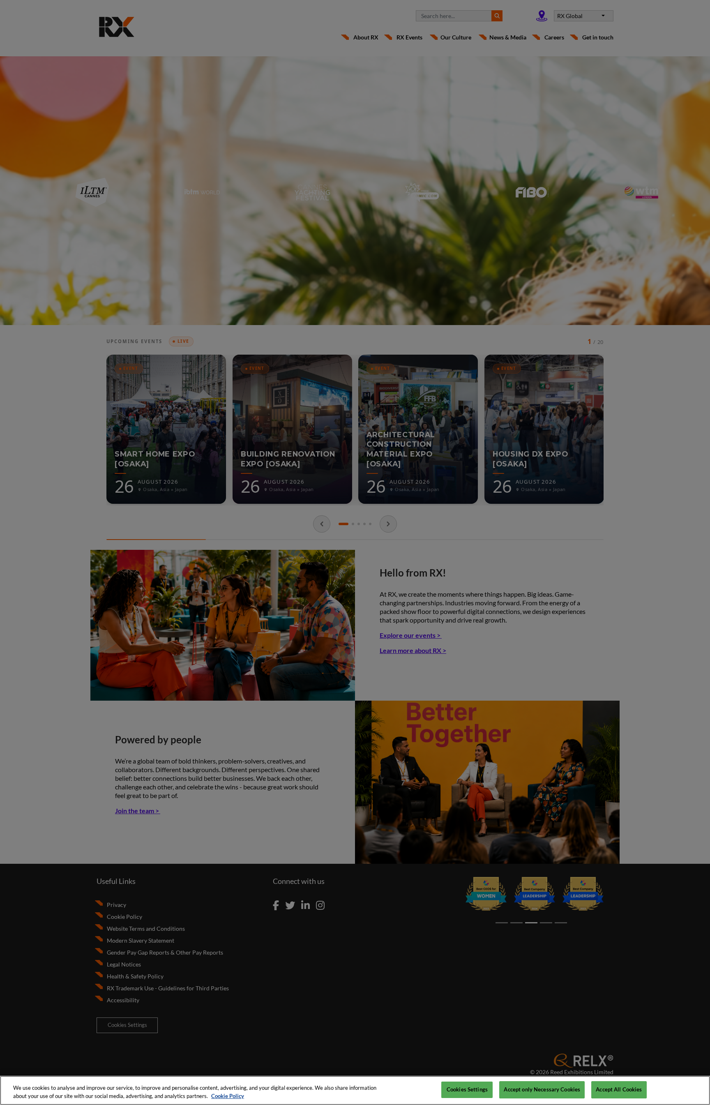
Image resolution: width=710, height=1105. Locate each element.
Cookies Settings (467, 1089)
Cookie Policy (227, 1096)
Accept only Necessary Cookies (542, 1089)
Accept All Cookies (619, 1089)
